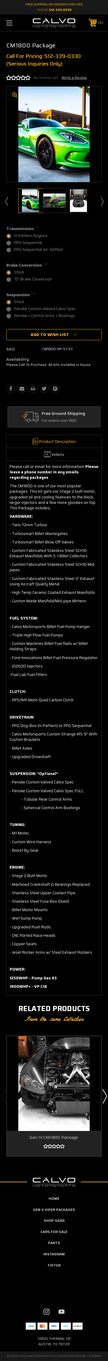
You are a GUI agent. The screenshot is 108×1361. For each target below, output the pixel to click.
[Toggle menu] (16, 22)
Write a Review (74, 77)
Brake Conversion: (26, 265)
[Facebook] (10, 388)
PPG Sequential (28, 243)
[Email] (21, 388)
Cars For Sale (54, 1232)
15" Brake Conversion (33, 279)
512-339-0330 (60, 10)
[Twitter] (44, 388)
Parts (54, 1243)
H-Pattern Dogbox (30, 236)
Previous (6, 201)
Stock (19, 272)
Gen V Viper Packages (54, 1209)
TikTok (54, 1265)
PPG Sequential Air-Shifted (38, 249)
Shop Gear (54, 1220)
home (54, 1198)
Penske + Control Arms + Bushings (44, 316)
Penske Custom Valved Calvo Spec (45, 309)
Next (101, 201)
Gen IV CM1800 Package (54, 1137)
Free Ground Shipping (63, 414)
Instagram (54, 1254)
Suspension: (20, 295)
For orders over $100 (59, 420)
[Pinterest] (55, 388)
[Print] (33, 388)
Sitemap (94, 1356)
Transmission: (22, 228)
